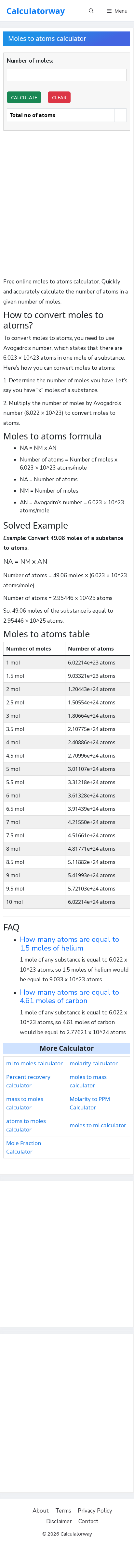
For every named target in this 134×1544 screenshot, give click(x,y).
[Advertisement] (67, 205)
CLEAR (59, 97)
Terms (63, 1510)
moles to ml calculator (98, 1125)
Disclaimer (59, 1521)
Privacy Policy (95, 1510)
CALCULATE (24, 97)
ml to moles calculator (34, 1063)
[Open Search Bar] (91, 10)
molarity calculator (94, 1063)
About (41, 1510)
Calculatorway (36, 10)
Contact (88, 1521)
